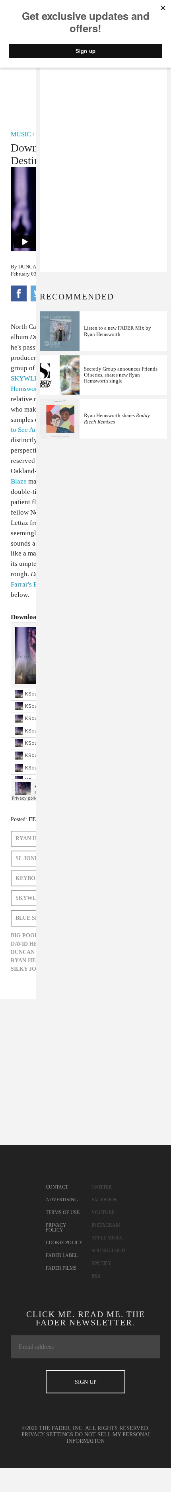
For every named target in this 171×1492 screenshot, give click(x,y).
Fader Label (62, 1255)
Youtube (103, 1212)
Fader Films (61, 1268)
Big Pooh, (26, 935)
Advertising (62, 1200)
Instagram (105, 1225)
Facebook (104, 1200)
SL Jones (28, 858)
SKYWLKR (27, 378)
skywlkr (30, 898)
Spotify (101, 1263)
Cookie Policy (64, 1242)
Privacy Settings (47, 1435)
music (21, 134)
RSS (95, 1276)
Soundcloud (108, 1250)
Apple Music (107, 1238)
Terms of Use (63, 1212)
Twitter (101, 1187)
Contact (57, 1187)
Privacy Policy (56, 1227)
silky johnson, (34, 969)
